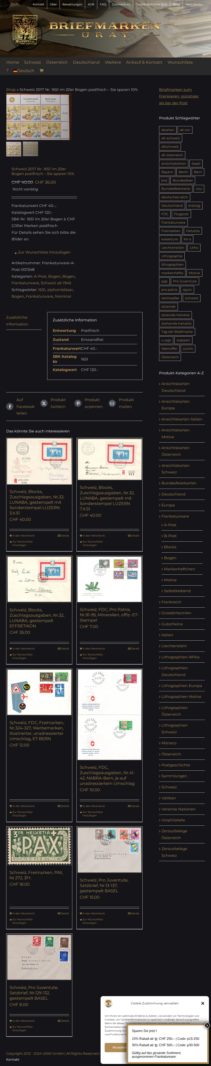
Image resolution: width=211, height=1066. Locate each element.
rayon (187, 290)
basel (196, 163)
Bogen (54, 276)
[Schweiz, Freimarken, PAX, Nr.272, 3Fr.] (39, 846)
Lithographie (171, 256)
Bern (198, 172)
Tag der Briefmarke (177, 332)
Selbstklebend (177, 591)
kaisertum (169, 239)
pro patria (169, 290)
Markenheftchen (179, 569)
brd (164, 180)
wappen (183, 340)
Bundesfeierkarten (179, 483)
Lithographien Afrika (181, 657)
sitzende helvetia (175, 315)
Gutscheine (172, 624)
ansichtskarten (173, 163)
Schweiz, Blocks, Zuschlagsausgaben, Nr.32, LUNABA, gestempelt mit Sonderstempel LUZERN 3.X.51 (36, 502)
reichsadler (170, 298)
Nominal (63, 296)
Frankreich (171, 602)
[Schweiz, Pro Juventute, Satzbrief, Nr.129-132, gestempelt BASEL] (39, 957)
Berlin (183, 172)
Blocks (170, 547)
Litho (194, 247)
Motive (194, 273)
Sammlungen (174, 776)
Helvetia (193, 231)
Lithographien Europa (182, 685)
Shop (11, 89)
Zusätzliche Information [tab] (17, 320)
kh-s (187, 239)
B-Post (170, 536)
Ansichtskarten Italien (182, 419)
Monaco (169, 743)
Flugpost (181, 214)
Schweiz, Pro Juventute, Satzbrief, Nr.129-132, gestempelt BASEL (33, 993)
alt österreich (172, 155)
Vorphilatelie (173, 820)
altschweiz (170, 146)
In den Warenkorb (23, 535)
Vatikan (169, 798)
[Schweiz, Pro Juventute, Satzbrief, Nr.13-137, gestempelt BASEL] (109, 850)
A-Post (40, 276)
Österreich (170, 357)
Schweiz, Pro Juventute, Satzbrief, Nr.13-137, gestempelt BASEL (104, 885)
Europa (168, 505)
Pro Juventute (185, 281)
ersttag (194, 205)
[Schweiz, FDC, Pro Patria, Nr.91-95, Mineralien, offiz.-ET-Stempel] (109, 579)
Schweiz (169, 787)
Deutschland (172, 205)
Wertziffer (169, 348)
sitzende (168, 306)
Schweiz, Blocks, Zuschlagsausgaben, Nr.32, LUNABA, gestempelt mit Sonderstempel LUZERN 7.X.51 (107, 498)
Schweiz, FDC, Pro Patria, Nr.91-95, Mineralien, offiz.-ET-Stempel (109, 615)
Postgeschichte (176, 765)
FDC (164, 214)
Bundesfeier (183, 180)
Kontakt (13, 1059)
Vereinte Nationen (179, 809)
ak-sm (185, 130)
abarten (167, 130)
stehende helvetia (176, 323)
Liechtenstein (172, 247)
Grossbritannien (176, 613)
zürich (188, 348)
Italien (167, 635)
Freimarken (171, 231)
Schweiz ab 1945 (56, 283)
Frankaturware (25, 283)
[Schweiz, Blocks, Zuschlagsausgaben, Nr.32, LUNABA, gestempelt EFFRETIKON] (39, 579)
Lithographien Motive (181, 696)
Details (65, 535)
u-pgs (166, 340)
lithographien (172, 264)
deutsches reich (174, 197)
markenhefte (172, 273)
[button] (203, 1003)
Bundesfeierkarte (175, 189)
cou (199, 189)
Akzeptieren (121, 1047)
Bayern (167, 172)
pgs (164, 281)
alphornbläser (60, 290)
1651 (41, 290)
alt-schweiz (170, 138)
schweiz (191, 298)
